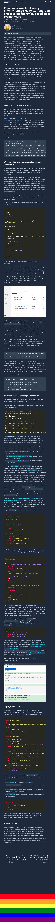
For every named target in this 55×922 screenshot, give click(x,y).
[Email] (22, 29)
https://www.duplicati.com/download (14, 120)
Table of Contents (12, 33)
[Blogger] (17, 29)
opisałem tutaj (24, 43)
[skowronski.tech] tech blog (18, 2)
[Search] (45, 1)
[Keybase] (20, 29)
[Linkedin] (15, 29)
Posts (5, 6)
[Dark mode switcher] (48, 1)
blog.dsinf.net (11, 6)
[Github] (13, 29)
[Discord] (18, 29)
